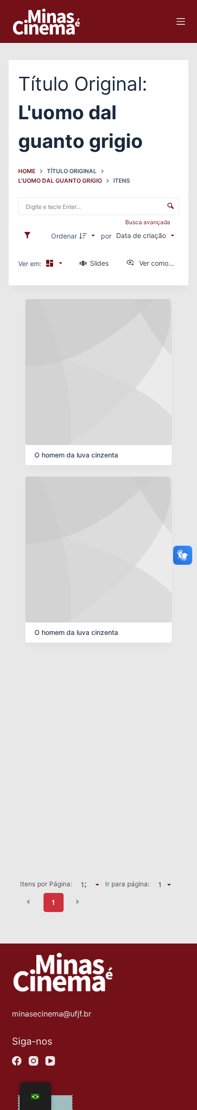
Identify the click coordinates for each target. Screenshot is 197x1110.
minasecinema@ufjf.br (51, 1013)
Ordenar (64, 236)
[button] (28, 902)
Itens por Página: (46, 884)
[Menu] (180, 21)
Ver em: (31, 263)
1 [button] (53, 902)
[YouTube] (50, 1061)
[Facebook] (17, 1061)
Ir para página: (127, 884)
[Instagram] (33, 1061)
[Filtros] (29, 235)
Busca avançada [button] (148, 222)
